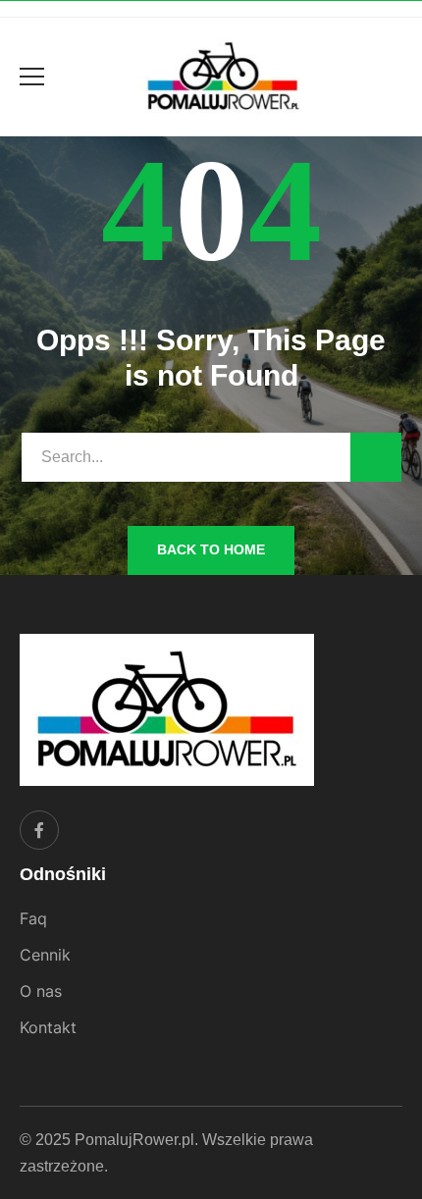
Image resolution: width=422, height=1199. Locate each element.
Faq (33, 918)
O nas (41, 991)
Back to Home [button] (211, 549)
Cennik (45, 954)
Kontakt (48, 1027)
